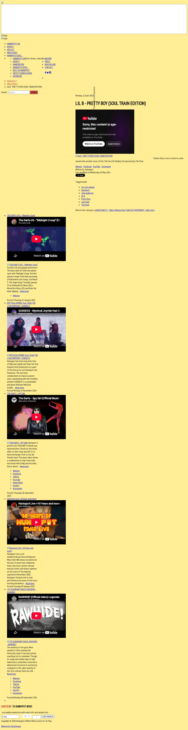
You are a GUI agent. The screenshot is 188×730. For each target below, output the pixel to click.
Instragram (106, 166)
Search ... (5, 92)
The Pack (85, 204)
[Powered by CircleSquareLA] (94, 19)
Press (47, 61)
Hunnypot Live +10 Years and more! (21, 498)
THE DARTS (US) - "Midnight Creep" (21, 215)
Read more (24, 291)
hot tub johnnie (88, 187)
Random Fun (18, 64)
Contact (49, 67)
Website (78, 166)
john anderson (87, 192)
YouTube (96, 166)
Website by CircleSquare (11, 726)
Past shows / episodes (35, 58)
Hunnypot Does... (15, 55)
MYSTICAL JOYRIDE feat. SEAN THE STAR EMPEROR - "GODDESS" (21, 304)
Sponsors (17, 76)
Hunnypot (11, 80)
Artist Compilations (22, 73)
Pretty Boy (85, 198)
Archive (48, 58)
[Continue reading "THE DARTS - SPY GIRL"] (17, 442)
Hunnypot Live (13, 43)
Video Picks (12, 52)
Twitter (16, 476)
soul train (85, 201)
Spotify (16, 485)
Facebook (88, 166)
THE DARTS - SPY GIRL (16, 393)
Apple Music (18, 482)
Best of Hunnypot (21, 70)
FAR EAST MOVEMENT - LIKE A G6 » (140, 210)
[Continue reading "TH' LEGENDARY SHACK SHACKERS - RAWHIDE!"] (22, 644)
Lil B (83, 195)
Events (10, 46)
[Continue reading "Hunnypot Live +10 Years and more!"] (22, 550)
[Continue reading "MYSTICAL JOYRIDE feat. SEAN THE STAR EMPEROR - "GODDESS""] (22, 358)
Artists (10, 49)
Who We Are (50, 64)
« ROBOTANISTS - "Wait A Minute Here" (110, 210)
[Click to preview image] (94, 155)
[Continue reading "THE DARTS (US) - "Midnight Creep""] (22, 264)
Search (34, 92)
